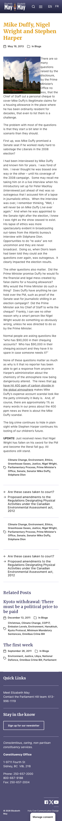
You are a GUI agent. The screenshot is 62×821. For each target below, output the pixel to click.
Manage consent (43, 817)
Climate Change (17, 459)
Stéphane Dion (17, 474)
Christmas (14, 622)
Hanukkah (51, 626)
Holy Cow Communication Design (43, 810)
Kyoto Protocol (17, 630)
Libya (38, 656)
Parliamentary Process (21, 467)
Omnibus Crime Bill (33, 634)
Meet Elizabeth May (16, 692)
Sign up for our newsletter (23, 725)
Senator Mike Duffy (38, 471)
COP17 (46, 622)
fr (57, 6)
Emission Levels (17, 626)
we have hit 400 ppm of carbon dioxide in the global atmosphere (29, 385)
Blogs (38, 46)
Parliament (50, 659)
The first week (18, 645)
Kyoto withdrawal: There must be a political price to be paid (30, 606)
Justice (36, 463)
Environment (36, 459)
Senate (21, 471)
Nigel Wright (49, 463)
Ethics (48, 459)
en (50, 6)
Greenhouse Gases (19, 463)
